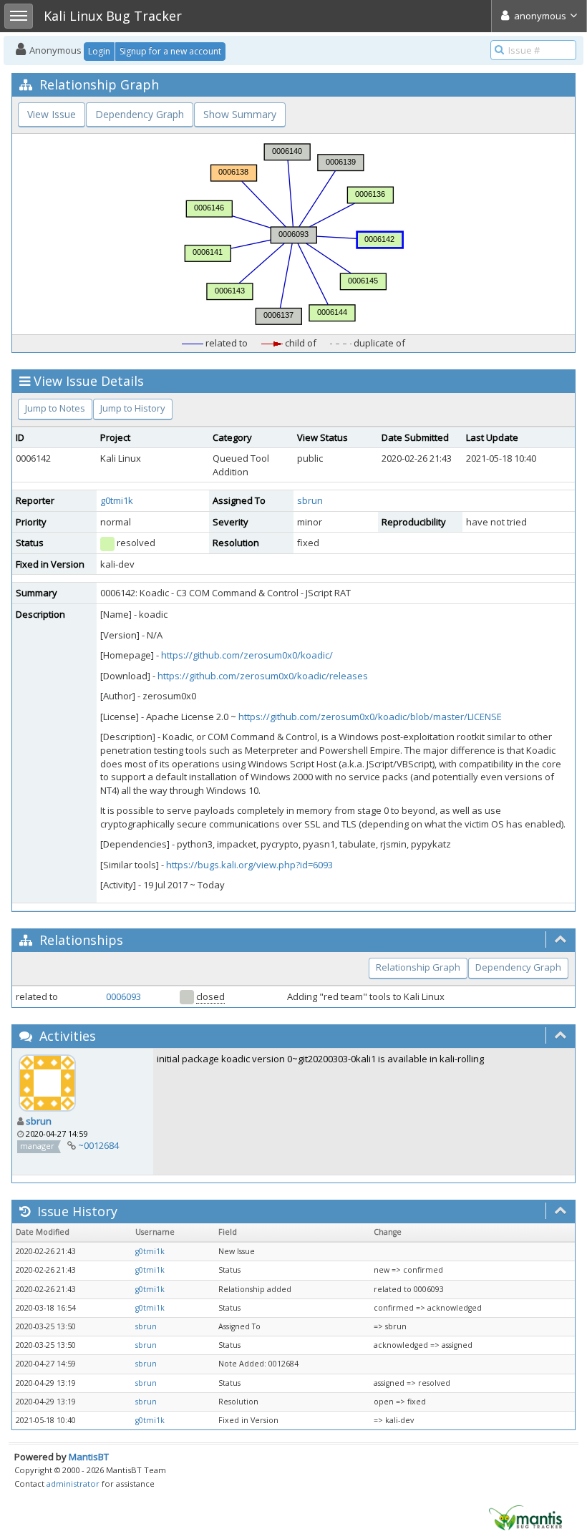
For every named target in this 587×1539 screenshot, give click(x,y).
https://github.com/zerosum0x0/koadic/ (247, 655)
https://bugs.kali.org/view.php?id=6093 (249, 864)
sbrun (310, 500)
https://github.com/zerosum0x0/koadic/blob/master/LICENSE (370, 716)
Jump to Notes (55, 408)
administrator (73, 1483)
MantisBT (89, 1456)
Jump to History (132, 408)
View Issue (51, 114)
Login (99, 51)
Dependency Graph (139, 114)
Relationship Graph (418, 967)
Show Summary (239, 114)
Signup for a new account (170, 51)
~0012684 (98, 1145)
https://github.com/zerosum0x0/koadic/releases (262, 675)
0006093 (123, 996)
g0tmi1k (116, 500)
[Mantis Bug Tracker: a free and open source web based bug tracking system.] (525, 1516)
